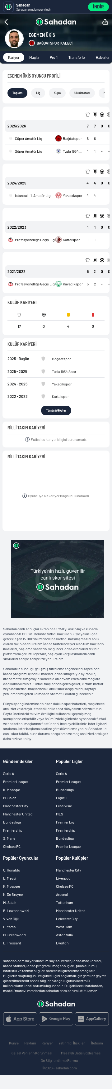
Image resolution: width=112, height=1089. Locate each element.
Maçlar (34, 57)
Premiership (12, 830)
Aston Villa (64, 935)
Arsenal (62, 894)
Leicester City (67, 918)
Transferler (77, 57)
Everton (62, 943)
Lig (38, 93)
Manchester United (18, 814)
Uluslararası (82, 93)
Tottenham (64, 902)
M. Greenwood (14, 935)
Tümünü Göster (56, 410)
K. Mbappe (11, 789)
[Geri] (18, 22)
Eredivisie (64, 806)
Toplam (17, 93)
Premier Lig (65, 822)
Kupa (57, 93)
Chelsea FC (12, 846)
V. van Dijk (11, 918)
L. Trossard (12, 943)
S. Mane (9, 838)
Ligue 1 (61, 797)
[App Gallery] (92, 1018)
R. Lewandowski (16, 910)
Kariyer (13, 57)
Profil (54, 57)
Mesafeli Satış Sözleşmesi (81, 1053)
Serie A (8, 773)
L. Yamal (9, 926)
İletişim (97, 1043)
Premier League (15, 781)
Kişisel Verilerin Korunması (31, 1053)
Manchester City (15, 806)
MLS (59, 814)
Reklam (30, 1043)
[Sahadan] (56, 22)
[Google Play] (56, 1018)
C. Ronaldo (11, 870)
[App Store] (20, 1018)
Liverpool (64, 878)
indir (98, 6)
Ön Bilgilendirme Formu (59, 1060)
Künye (14, 1043)
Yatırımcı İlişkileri (72, 1043)
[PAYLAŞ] (105, 22)
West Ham (64, 926)
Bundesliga (12, 822)
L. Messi (9, 878)
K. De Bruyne (13, 894)
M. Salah (9, 797)
